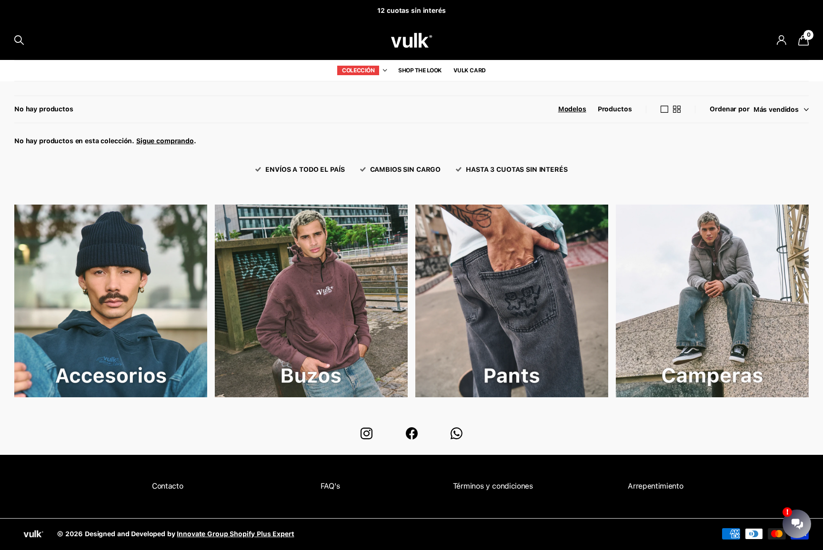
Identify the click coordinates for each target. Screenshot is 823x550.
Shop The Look (420, 70)
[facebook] (412, 434)
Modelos (572, 109)
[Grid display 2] (677, 109)
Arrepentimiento (655, 486)
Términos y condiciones (493, 486)
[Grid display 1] (664, 109)
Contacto (167, 486)
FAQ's (330, 486)
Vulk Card (469, 70)
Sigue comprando (165, 141)
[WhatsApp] (456, 434)
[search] (19, 40)
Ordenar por (729, 109)
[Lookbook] (110, 306)
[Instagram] (366, 434)
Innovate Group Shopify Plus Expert (235, 534)
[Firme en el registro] (781, 40)
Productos (615, 109)
